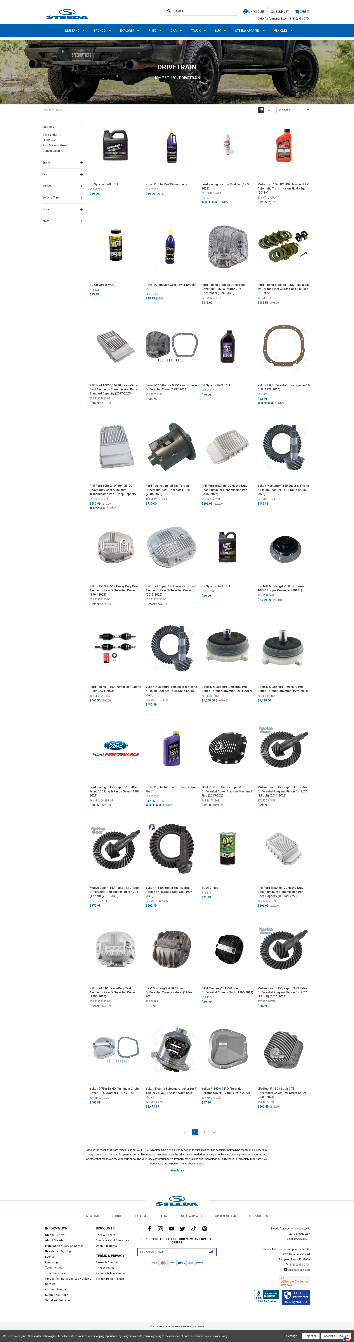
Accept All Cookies (336, 1336)
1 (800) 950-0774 (300, 18)
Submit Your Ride (56, 1294)
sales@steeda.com (298, 1269)
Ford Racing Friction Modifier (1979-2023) (226, 186)
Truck (196, 30)
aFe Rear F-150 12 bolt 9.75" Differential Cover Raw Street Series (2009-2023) (282, 1093)
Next (214, 1132)
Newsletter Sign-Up (58, 1251)
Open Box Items (106, 1245)
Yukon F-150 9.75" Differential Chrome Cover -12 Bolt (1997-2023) (226, 1090)
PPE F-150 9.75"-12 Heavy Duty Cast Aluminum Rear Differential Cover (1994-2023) (114, 590)
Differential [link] (51, 134)
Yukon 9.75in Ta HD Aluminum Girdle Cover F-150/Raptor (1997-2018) (114, 1090)
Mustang (72, 30)
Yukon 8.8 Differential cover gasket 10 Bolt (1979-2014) (284, 387)
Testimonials (53, 1267)
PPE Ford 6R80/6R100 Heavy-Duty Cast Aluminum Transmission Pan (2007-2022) (224, 490)
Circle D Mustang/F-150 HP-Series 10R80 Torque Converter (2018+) (281, 588)
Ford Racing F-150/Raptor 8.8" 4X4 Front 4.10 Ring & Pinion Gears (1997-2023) (115, 791)
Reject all (311, 1336)
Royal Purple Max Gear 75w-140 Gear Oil (171, 287)
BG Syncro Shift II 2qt (216, 586)
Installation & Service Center (64, 1245)
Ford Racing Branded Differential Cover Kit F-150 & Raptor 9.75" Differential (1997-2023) (224, 289)
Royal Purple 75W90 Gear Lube (166, 184)
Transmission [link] (53, 150)
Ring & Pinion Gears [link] (57, 145)
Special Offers (225, 1216)
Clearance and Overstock (112, 1240)
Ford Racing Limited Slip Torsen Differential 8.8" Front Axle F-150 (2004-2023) (168, 490)
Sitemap (199, 1326)
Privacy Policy (105, 1267)
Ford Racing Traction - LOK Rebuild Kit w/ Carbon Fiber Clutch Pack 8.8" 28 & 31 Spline (283, 289)
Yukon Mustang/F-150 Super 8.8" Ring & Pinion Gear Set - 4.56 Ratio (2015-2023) (171, 691)
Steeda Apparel (247, 30)
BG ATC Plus (210, 888)
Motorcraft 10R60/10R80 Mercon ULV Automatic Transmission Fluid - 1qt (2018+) (283, 188)
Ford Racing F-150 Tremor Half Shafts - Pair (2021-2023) (115, 689)
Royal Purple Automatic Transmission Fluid (171, 789)
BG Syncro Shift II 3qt (104, 184)
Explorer (127, 30)
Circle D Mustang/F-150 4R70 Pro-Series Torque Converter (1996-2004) (283, 689)
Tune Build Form (56, 1273)
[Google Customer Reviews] (294, 1281)
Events (49, 1256)
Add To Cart (115, 175)
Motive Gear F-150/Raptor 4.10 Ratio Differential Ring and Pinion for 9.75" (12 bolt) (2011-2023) (114, 892)
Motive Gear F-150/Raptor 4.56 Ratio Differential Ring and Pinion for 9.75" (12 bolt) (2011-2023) (282, 791)
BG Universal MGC (102, 285)
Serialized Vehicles (58, 1300)
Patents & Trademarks (111, 1273)
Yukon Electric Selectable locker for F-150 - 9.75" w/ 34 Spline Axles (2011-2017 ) (172, 1093)
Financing (51, 1262)
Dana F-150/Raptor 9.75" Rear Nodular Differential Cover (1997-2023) (171, 387)
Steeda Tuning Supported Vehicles (68, 1278)
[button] (261, 110)
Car (174, 30)
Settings (291, 1336)
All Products (258, 1216)
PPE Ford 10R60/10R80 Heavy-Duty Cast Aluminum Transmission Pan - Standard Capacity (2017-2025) (113, 389)
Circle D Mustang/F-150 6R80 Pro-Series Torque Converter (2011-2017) (227, 689)
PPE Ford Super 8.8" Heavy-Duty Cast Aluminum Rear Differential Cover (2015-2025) (171, 590)
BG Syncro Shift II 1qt (216, 385)
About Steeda (54, 1240)
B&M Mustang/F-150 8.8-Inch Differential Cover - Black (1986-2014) (227, 990)
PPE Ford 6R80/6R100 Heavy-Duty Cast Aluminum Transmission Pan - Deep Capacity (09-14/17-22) (281, 892)
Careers (50, 1284)
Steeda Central (55, 1235)
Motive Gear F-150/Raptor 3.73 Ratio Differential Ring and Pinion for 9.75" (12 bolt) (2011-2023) (282, 992)
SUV (218, 30)
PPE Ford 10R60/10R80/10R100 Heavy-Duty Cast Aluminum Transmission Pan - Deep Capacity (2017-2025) (113, 490)
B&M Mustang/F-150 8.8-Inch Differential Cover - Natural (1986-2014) (169, 992)
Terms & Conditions (109, 1262)
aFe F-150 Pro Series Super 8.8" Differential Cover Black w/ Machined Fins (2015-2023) (227, 791)
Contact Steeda (55, 1289)
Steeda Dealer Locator (111, 1278)
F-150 (152, 30)
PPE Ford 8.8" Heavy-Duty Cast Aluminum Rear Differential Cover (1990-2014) (112, 992)
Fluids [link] (48, 140)
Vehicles (280, 30)
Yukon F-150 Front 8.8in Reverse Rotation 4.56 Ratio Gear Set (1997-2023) (169, 892)
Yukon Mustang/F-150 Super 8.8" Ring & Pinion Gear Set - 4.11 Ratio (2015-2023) (283, 490)
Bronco (100, 30)
